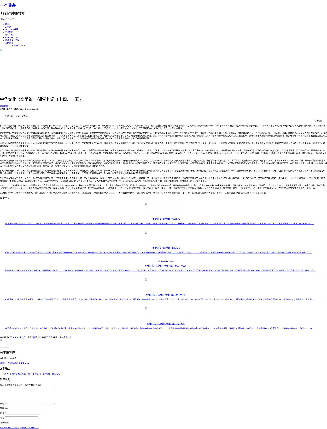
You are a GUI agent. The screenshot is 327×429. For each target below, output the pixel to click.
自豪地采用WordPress (29, 427)
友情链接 (9, 43)
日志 (51, 337)
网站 (2, 418)
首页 (7, 24)
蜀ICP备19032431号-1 (9, 427)
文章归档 (9, 32)
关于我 (8, 27)
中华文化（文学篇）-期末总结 (47, 374)
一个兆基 (8, 5)
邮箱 (3, 413)
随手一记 (9, 35)
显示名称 (5, 408)
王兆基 (68, 337)
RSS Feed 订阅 (11, 37)
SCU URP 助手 (11, 29)
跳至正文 (10, 19)
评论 (3, 403)
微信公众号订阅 (12, 40)
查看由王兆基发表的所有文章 (14, 363)
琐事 (34, 337)
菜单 (2, 19)
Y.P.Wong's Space (17, 45)
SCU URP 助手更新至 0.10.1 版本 (16, 374)
